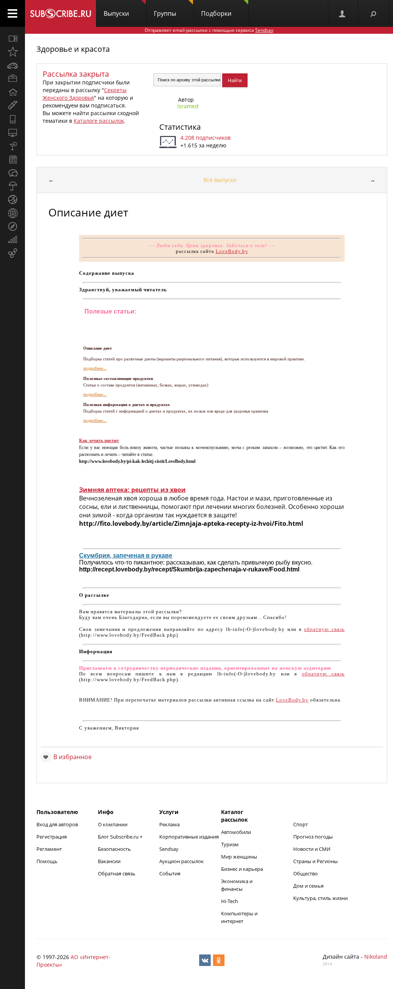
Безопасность (114, 848)
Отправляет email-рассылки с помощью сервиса (209, 30)
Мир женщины (239, 856)
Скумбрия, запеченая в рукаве (125, 555)
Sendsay (168, 848)
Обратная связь (116, 873)
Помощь (47, 861)
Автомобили (236, 832)
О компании (112, 824)
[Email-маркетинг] (12, 253)
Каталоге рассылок (99, 120)
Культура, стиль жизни (320, 898)
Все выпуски (219, 179)
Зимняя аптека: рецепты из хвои (132, 489)
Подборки (216, 13)
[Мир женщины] (12, 105)
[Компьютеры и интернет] (12, 132)
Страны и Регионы (315, 861)
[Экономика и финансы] (12, 240)
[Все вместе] (12, 38)
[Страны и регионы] (12, 213)
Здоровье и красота (73, 49)
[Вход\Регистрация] (342, 13)
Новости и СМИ (311, 848)
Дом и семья (308, 885)
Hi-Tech (229, 901)
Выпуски (116, 13)
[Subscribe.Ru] (60, 13)
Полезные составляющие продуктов (118, 378)
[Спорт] (12, 199)
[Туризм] (12, 226)
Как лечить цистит (99, 440)
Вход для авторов (57, 824)
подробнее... (95, 368)
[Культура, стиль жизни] (12, 146)
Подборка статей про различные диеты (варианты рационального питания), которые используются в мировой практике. (194, 359)
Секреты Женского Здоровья (85, 93)
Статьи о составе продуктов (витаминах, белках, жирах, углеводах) (145, 385)
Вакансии (109, 861)
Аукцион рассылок (181, 861)
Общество (305, 873)
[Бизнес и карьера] (12, 78)
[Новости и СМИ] (12, 159)
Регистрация (51, 836)
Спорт (300, 824)
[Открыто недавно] (12, 52)
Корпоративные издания (189, 836)
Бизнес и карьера (242, 868)
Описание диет (97, 348)
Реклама (169, 824)
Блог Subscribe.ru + (121, 836)
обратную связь (324, 629)
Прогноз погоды (313, 836)
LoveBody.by (232, 251)
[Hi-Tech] (12, 119)
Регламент (49, 848)
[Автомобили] (12, 65)
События (169, 873)
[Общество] (12, 172)
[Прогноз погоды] (12, 186)
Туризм (230, 844)
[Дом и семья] (12, 92)
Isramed (187, 106)
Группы (165, 13)
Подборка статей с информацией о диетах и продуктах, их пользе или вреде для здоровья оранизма (175, 411)
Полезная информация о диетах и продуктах (126, 404)
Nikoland (375, 956)
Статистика (180, 127)
